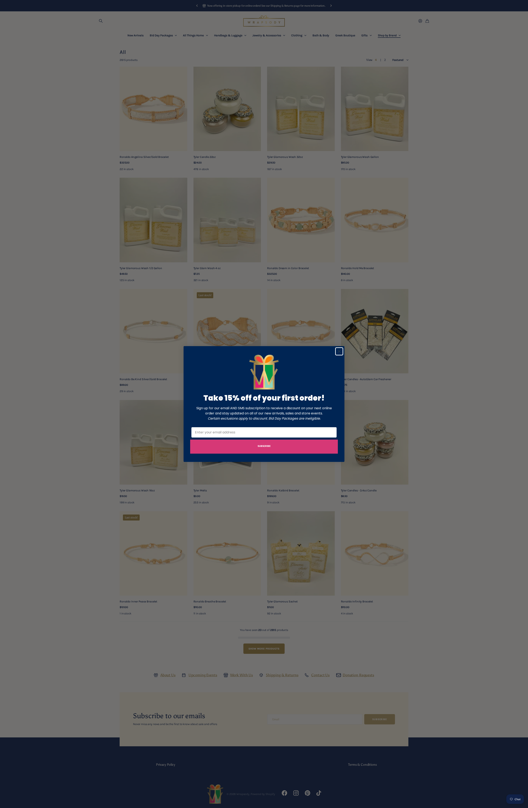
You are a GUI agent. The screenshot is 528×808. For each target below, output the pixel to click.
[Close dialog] (339, 351)
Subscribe (264, 446)
